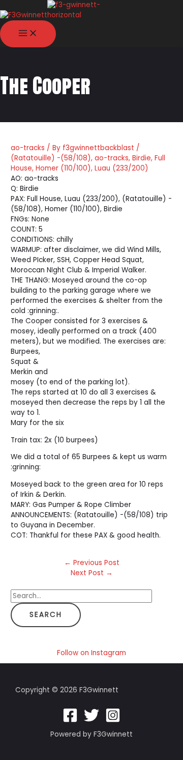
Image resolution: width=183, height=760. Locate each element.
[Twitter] (91, 720)
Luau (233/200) (121, 168)
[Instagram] (112, 720)
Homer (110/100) (63, 168)
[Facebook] (70, 720)
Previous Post (91, 563)
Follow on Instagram (91, 653)
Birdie (141, 158)
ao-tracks (28, 148)
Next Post (92, 573)
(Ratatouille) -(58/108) (51, 158)
